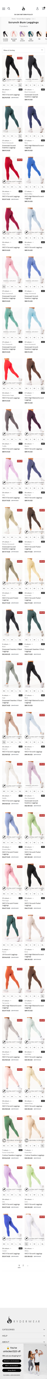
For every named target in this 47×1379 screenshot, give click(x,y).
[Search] (9, 8)
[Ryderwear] (23, 9)
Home (14, 19)
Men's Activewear (11, 1365)
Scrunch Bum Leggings (24, 19)
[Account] (37, 8)
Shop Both (12, 1370)
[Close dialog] (45, 1345)
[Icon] (3, 8)
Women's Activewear (11, 1361)
